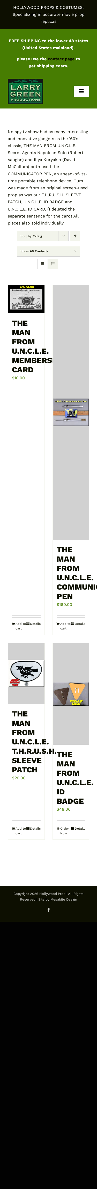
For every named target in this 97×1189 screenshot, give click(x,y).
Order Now (64, 831)
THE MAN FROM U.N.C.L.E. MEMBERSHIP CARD (39, 346)
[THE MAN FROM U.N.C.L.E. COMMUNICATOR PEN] (71, 412)
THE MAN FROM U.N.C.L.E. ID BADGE (75, 778)
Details (35, 624)
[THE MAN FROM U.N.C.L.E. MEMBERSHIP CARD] (26, 299)
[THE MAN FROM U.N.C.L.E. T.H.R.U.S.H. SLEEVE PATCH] (26, 673)
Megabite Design (63, 899)
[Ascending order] (75, 236)
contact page (61, 58)
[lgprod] (25, 80)
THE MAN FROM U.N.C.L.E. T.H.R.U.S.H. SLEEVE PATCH (34, 741)
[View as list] (53, 264)
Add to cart (21, 626)
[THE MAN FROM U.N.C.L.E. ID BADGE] (71, 694)
